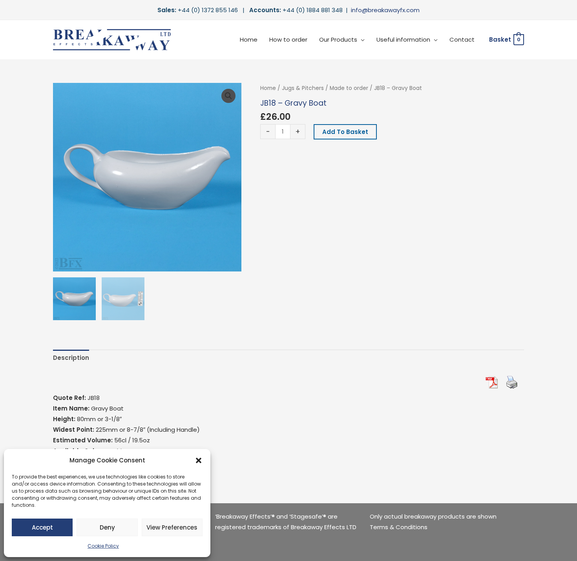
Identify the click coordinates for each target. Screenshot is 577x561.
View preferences (171, 527)
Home (248, 39)
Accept (42, 527)
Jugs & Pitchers (303, 88)
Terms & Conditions (398, 527)
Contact (462, 39)
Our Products (338, 39)
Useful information (403, 39)
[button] (199, 460)
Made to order (349, 88)
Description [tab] (71, 358)
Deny (107, 527)
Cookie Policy (103, 546)
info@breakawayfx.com (385, 10)
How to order (288, 39)
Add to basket (345, 132)
